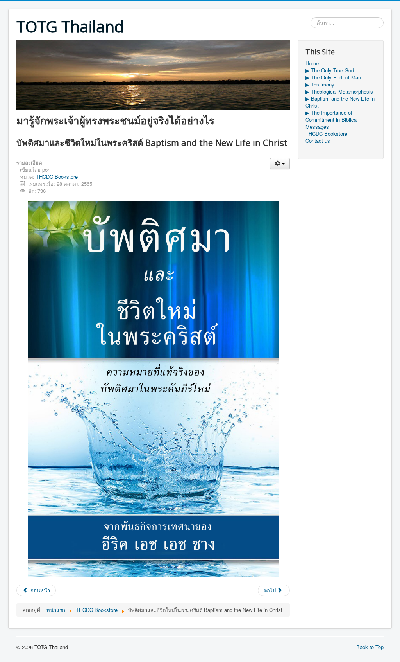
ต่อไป (270, 590)
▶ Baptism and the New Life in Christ (340, 102)
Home (312, 63)
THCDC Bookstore (57, 176)
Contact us (317, 140)
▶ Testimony (319, 84)
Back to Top (370, 647)
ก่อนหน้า (39, 590)
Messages (317, 126)
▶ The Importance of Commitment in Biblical (331, 116)
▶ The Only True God (329, 70)
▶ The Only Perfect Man (333, 77)
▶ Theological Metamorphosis (339, 91)
